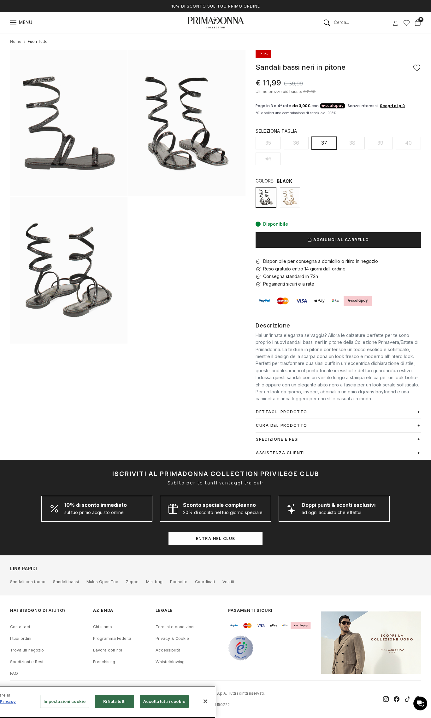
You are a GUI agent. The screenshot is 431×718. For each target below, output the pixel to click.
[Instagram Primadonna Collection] (386, 699)
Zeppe (132, 581)
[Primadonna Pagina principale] (215, 22)
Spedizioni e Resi (26, 661)
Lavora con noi (107, 650)
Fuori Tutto (38, 41)
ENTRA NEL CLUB (215, 538)
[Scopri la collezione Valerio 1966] (371, 642)
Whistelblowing (170, 661)
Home (15, 41)
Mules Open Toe (102, 581)
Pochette (178, 581)
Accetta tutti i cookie (164, 701)
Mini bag (154, 581)
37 (324, 143)
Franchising (104, 661)
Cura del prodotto (281, 425)
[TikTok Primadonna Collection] (407, 699)
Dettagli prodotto (281, 411)
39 (380, 143)
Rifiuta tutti (114, 701)
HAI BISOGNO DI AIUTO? (38, 610)
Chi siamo (102, 626)
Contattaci (20, 626)
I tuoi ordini (20, 638)
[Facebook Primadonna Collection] (396, 699)
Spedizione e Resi (277, 439)
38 (352, 143)
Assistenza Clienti (280, 452)
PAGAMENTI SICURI (250, 610)
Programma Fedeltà (112, 638)
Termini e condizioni (175, 626)
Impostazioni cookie (65, 701)
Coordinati (205, 581)
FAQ (14, 673)
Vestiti (228, 581)
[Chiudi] (205, 701)
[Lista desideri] (406, 22)
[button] (420, 703)
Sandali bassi (66, 581)
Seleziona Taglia (276, 131)
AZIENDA (103, 610)
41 (268, 158)
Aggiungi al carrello (340, 239)
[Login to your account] (395, 23)
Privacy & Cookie (172, 638)
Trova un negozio (27, 650)
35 (268, 143)
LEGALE (164, 610)
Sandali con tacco (27, 581)
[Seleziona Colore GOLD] (290, 197)
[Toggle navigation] (13, 22)
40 (408, 143)
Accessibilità (168, 650)
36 (296, 143)
